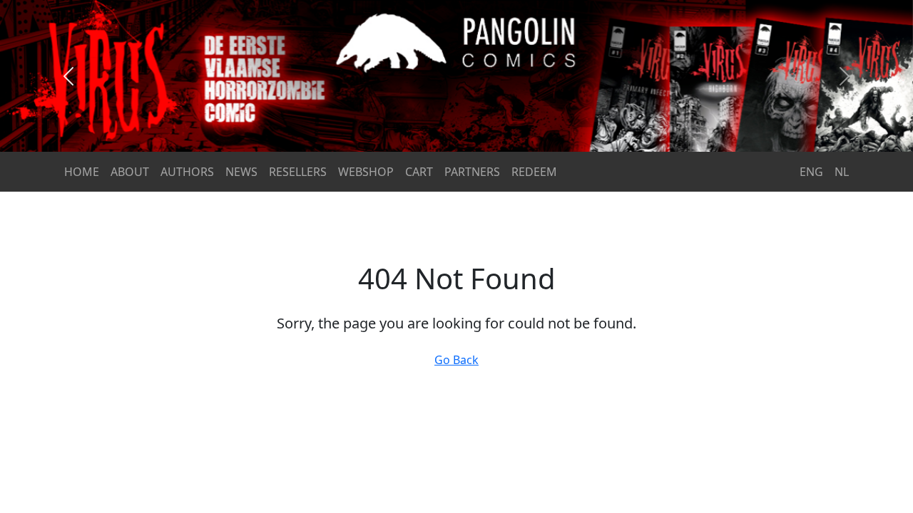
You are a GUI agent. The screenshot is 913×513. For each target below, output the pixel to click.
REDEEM (534, 172)
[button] (68, 76)
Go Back (456, 360)
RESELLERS (298, 172)
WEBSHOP (366, 172)
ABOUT (130, 172)
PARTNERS (472, 172)
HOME (81, 172)
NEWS (241, 172)
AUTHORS (187, 172)
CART (419, 172)
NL (842, 172)
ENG (811, 172)
